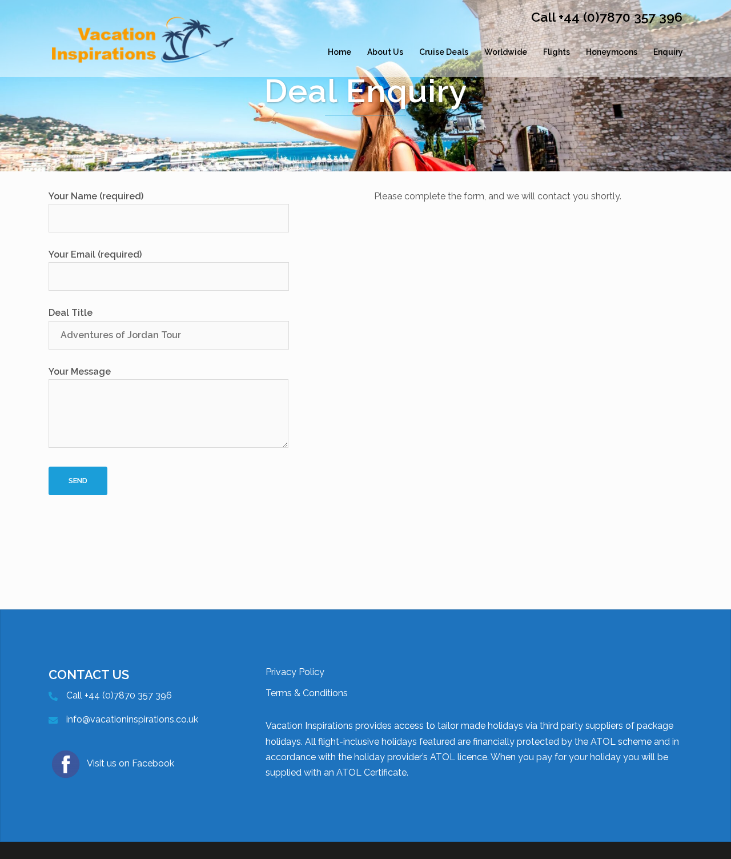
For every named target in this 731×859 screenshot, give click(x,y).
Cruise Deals (443, 52)
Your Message (80, 371)
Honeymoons (611, 52)
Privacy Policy (295, 672)
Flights (556, 52)
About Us (385, 52)
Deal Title (71, 312)
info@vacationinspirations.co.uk (132, 719)
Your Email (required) (95, 254)
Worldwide (505, 52)
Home (339, 52)
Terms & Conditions (307, 693)
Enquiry (668, 52)
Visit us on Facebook (130, 763)
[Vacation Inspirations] (143, 51)
